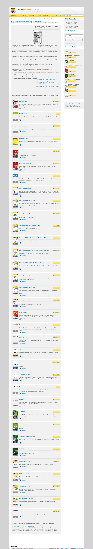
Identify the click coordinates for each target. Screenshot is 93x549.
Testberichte (23, 107)
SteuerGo (21, 337)
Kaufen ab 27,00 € (56, 399)
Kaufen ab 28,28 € (56, 374)
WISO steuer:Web (23, 511)
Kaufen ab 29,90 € (56, 411)
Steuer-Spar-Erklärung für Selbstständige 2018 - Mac (31, 275)
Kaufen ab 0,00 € (56, 461)
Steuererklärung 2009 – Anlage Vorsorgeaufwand (45, 82)
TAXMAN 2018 (22, 411)
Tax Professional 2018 (24, 374)
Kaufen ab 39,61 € (56, 287)
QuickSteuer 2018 (23, 151)
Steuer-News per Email (70, 30)
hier (70, 106)
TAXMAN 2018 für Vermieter (26, 449)
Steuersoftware (14, 15)
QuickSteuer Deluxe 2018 (25, 163)
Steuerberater (45, 15)
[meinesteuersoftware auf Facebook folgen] (59, 15)
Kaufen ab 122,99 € (56, 362)
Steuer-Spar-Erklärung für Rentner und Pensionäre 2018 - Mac (34, 250)
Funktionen (27, 18)
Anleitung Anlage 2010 (47, 76)
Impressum (62, 548)
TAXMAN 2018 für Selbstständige (27, 436)
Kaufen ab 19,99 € (56, 126)
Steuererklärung (23, 15)
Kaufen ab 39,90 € (56, 449)
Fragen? (80, 43)
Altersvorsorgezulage (50, 55)
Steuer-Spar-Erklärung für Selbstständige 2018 (30, 262)
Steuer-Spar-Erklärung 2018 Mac (27, 200)
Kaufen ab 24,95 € (56, 188)
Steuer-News (31, 15)
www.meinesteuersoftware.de (78, 548)
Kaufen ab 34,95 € (56, 511)
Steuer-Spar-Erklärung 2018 (25, 188)
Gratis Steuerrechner (69, 25)
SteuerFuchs (22, 324)
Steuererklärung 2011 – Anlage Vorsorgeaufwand (45, 79)
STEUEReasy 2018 (23, 312)
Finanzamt (39, 15)
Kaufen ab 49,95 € (56, 213)
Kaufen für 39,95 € (56, 250)
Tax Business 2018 (23, 362)
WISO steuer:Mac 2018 (24, 473)
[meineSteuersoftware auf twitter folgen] (57, 15)
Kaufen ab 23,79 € (56, 474)
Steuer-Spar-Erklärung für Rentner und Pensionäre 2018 (32, 238)
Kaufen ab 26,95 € (56, 424)
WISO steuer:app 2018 (24, 461)
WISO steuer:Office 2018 (25, 486)
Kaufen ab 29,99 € (56, 163)
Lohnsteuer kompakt (24, 126)
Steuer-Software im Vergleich (70, 23)
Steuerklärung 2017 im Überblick (71, 22)
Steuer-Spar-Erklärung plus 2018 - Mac (28, 300)
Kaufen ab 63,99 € (56, 138)
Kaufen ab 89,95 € (56, 275)
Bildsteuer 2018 (23, 101)
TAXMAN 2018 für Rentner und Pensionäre (29, 424)
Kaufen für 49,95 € (56, 225)
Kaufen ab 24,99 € (56, 176)
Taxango (21, 387)
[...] (40, 105)
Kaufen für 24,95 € (56, 337)
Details (58, 113)
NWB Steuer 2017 (23, 138)
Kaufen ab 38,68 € (56, 238)
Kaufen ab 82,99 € (56, 262)
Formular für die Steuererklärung (71, 26)
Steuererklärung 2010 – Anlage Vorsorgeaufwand (45, 81)
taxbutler (21, 399)
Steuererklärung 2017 (70, 18)
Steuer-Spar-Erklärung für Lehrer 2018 (28, 213)
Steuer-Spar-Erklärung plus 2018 (27, 287)
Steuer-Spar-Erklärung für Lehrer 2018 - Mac (29, 225)
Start (16, 18)
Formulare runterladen (70, 100)
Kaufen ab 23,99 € (56, 498)
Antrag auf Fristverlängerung (70, 27)
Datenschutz (67, 548)
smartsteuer (22, 175)
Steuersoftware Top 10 (70, 46)
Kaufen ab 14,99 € (56, 101)
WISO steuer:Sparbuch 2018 (26, 498)
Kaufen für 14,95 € (56, 325)
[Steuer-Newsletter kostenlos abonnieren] (60, 15)
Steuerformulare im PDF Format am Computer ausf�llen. (23, 526)
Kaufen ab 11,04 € (56, 349)
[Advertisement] (22, 33)
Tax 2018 (21, 349)
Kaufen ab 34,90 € (56, 436)
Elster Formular (23, 113)
